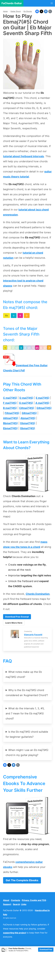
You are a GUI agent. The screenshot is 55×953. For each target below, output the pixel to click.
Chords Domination (38, 593)
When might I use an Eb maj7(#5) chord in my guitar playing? (27, 752)
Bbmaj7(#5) (10, 423)
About (6, 900)
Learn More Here (13, 623)
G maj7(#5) (26, 402)
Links (23, 904)
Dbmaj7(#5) (27, 423)
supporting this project (14, 932)
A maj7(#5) (42, 402)
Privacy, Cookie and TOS (34, 900)
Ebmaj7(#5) (10, 428)
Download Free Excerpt (17, 616)
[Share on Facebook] (37, 11)
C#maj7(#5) (26, 408)
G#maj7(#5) (29, 413)
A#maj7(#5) (10, 418)
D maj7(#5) (26, 397)
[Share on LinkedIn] (46, 11)
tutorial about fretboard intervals (23, 156)
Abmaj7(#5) (27, 418)
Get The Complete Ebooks (22, 880)
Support (7, 904)
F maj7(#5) (10, 402)
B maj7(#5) (10, 408)
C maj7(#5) (10, 397)
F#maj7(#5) (12, 413)
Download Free (46, 949)
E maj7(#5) (42, 397)
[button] (51, 3)
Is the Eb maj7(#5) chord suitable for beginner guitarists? (27, 734)
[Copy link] (50, 11)
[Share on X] (41, 11)
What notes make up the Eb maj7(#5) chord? (24, 674)
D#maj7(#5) (44, 408)
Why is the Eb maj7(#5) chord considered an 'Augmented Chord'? (27, 693)
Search (16, 904)
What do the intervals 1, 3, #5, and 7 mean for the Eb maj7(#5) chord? (25, 713)
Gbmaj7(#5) (27, 428)
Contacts (15, 900)
